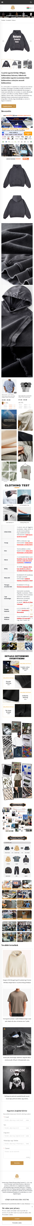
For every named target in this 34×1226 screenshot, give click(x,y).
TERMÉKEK (27, 562)
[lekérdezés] (31, 606)
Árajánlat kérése (7, 106)
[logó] (12, 8)
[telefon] (31, 610)
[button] (3, 41)
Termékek (8, 20)
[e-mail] (31, 614)
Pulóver (14, 20)
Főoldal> (3, 20)
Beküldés (17, 1163)
